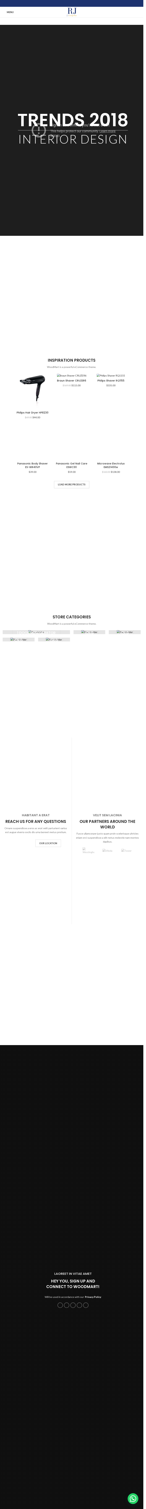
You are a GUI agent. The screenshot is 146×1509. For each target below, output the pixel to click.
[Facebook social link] (62, 3)
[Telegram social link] (80, 3)
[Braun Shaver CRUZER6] (71, 375)
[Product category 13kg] (19, 872)
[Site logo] (71, 11)
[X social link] (67, 3)
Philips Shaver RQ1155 (110, 380)
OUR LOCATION (48, 1075)
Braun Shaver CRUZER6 (71, 380)
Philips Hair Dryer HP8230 (32, 412)
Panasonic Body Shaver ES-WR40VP (32, 697)
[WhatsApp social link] (76, 3)
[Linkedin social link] (71, 3)
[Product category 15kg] (54, 872)
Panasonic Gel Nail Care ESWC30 (71, 697)
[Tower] (126, 1083)
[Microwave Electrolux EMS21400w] (111, 559)
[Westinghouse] (88, 1083)
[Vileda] (107, 1083)
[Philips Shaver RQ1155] (111, 375)
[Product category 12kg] (125, 864)
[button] (77, 1083)
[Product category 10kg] (89, 864)
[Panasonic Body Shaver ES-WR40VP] (32, 559)
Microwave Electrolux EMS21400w (111, 697)
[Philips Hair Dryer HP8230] (32, 391)
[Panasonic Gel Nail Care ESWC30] (71, 559)
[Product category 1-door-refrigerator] (36, 864)
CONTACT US (21, 1075)
